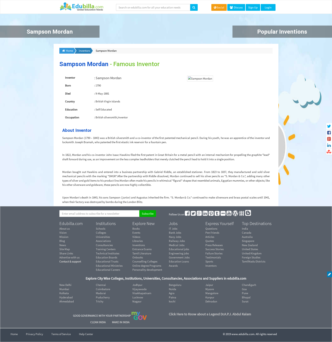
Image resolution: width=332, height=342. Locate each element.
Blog (62, 241)
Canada (246, 232)
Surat (245, 301)
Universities (103, 237)
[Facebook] (187, 214)
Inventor (70, 77)
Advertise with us (69, 257)
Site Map (64, 249)
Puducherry (103, 297)
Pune (245, 293)
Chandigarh (249, 285)
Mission (63, 237)
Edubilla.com (71, 223)
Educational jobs (179, 249)
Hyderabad (66, 297)
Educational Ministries (109, 265)
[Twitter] (193, 214)
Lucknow (137, 297)
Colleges (101, 232)
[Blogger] (248, 214)
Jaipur (209, 285)
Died (68, 93)
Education (71, 109)
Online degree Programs (146, 265)
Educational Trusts (107, 261)
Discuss (238, 7)
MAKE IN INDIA (120, 322)
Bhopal (246, 297)
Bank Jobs (175, 232)
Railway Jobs (177, 241)
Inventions (138, 245)
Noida (172, 289)
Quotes (209, 241)
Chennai (101, 285)
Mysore (209, 289)
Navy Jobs (175, 237)
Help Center (86, 334)
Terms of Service (61, 334)
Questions (211, 228)
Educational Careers (108, 269)
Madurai (101, 293)
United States (250, 249)
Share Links (66, 253)
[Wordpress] (235, 214)
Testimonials (213, 257)
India (245, 228)
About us (64, 228)
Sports (209, 261)
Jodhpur (137, 285)
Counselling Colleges (144, 261)
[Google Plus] (199, 214)
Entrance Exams (142, 249)
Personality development (147, 269)
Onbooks (137, 257)
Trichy (99, 301)
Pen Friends (212, 232)
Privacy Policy (34, 334)
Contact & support (70, 261)
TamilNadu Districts (253, 261)
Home (14, 334)
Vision (63, 232)
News (62, 245)
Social (220, 7)
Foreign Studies (251, 257)
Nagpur (136, 301)
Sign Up (253, 7)
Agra (171, 293)
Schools (100, 228)
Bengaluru (175, 285)
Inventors (211, 265)
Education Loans (179, 261)
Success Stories (214, 249)
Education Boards (106, 257)
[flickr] (223, 214)
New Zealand (250, 245)
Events (136, 232)
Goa (244, 289)
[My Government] (139, 315)
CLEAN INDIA (98, 322)
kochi (172, 301)
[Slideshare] (242, 214)
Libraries (137, 241)
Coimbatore (103, 289)
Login (268, 7)
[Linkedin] (205, 214)
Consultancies (104, 245)
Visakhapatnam (141, 293)
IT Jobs (173, 228)
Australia (247, 237)
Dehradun (211, 301)
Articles (209, 237)
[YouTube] (229, 214)
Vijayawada (139, 289)
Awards (173, 265)
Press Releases (214, 245)
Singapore (248, 241)
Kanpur (209, 297)
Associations (103, 241)
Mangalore (211, 293)
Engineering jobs (179, 253)
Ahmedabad (66, 301)
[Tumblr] (217, 214)
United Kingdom (251, 253)
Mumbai (64, 289)
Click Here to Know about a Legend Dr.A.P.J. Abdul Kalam (210, 314)
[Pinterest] (211, 214)
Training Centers (105, 249)
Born (68, 85)
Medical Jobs (176, 245)
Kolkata (64, 293)
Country (70, 101)
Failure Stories (213, 253)
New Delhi (65, 285)
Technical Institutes (107, 253)
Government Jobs (179, 257)
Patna (172, 297)
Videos (136, 237)
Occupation (72, 117)
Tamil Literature (141, 253)
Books (136, 228)
